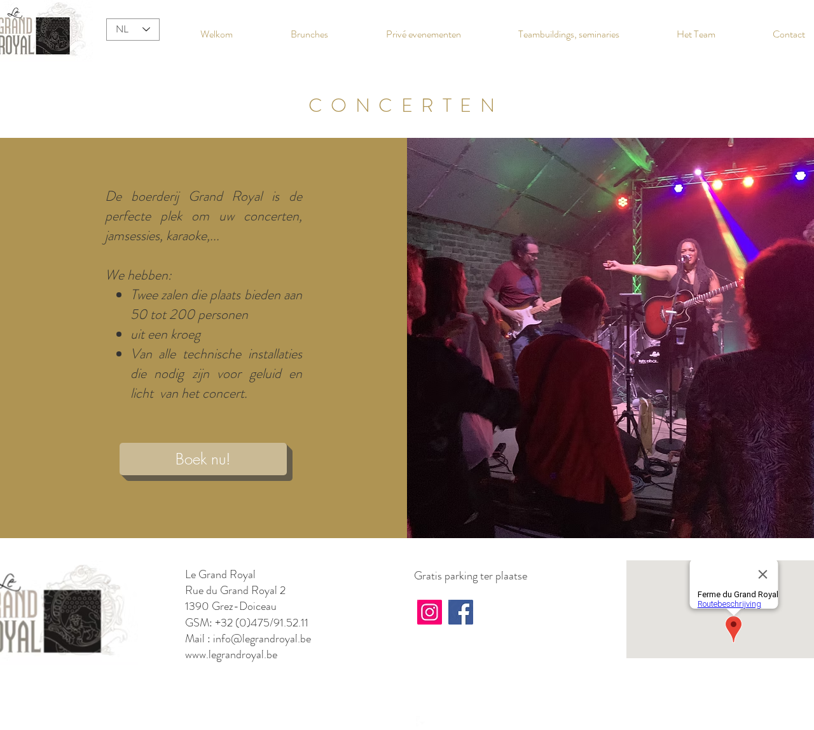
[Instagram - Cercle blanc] (403, 722)
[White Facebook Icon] (422, 722)
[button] (203, 459)
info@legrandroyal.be (262, 638)
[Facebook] (460, 612)
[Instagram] (429, 612)
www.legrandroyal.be (231, 654)
